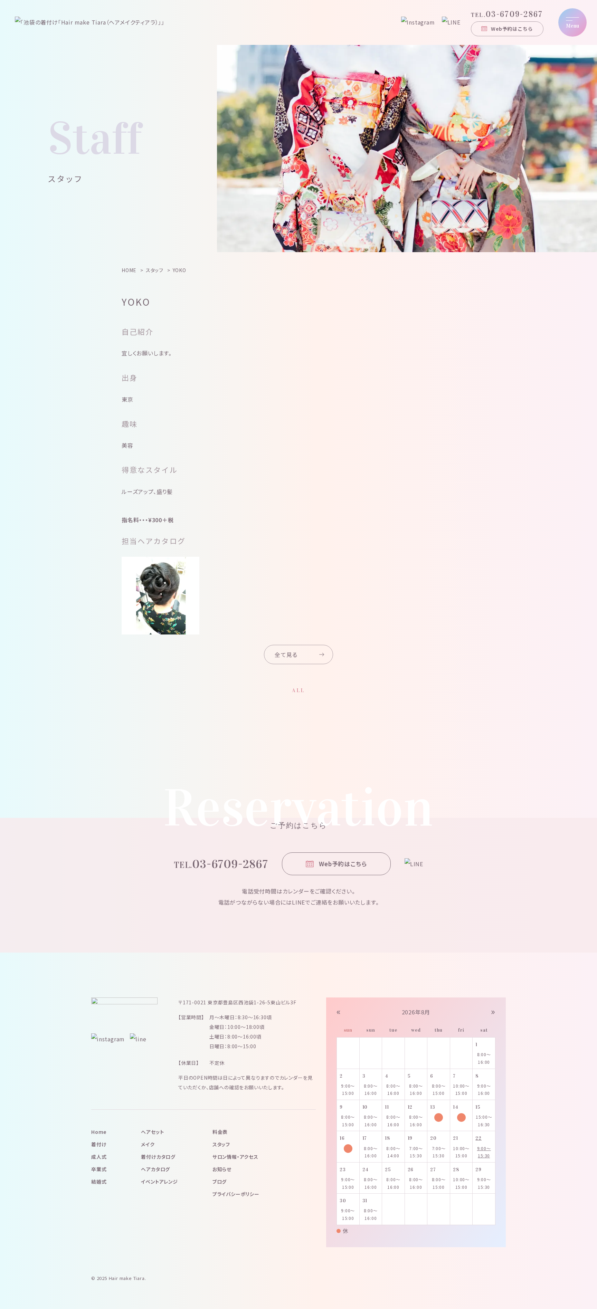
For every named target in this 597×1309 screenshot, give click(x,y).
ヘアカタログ (155, 1169)
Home (98, 1131)
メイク (147, 1144)
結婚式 (98, 1181)
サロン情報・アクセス (235, 1156)
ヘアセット (152, 1131)
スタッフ (221, 1144)
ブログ (219, 1181)
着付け (98, 1144)
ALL (298, 690)
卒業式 (98, 1169)
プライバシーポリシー (235, 1194)
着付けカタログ (158, 1156)
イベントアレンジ (159, 1181)
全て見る (286, 654)
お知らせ (221, 1169)
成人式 (98, 1156)
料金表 (220, 1131)
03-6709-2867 (507, 14)
